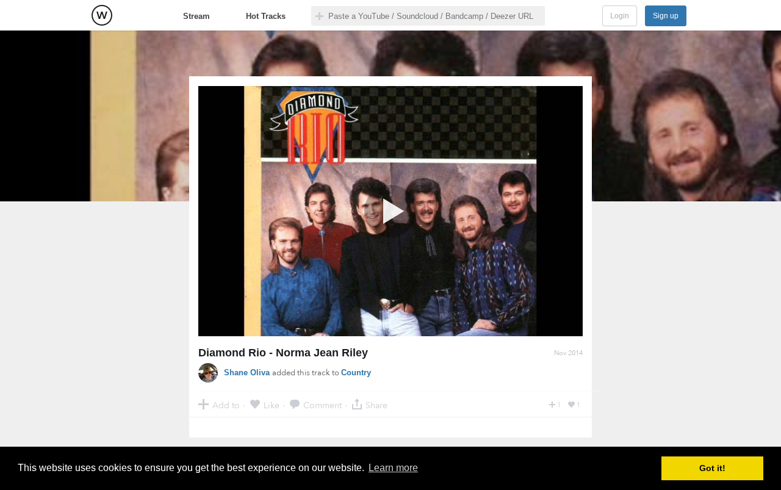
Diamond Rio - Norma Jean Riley (283, 353)
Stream (196, 16)
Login (619, 16)
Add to (226, 405)
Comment (322, 405)
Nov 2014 (568, 353)
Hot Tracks (266, 16)
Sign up (665, 16)
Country (356, 372)
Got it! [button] (712, 468)
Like (271, 405)
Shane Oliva (248, 372)
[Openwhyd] (102, 15)
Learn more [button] (393, 468)
